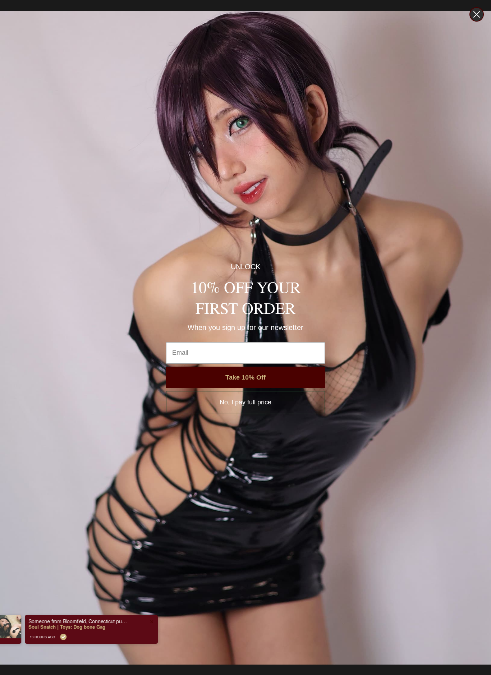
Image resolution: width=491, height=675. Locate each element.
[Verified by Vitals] (80, 637)
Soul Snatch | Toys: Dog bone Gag (84, 627)
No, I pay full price (245, 402)
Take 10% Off (245, 377)
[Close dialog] (476, 14)
